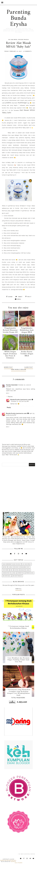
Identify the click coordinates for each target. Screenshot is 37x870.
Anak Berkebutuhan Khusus (11, 564)
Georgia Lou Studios (16, 862)
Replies (10, 396)
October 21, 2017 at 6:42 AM (20, 401)
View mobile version (18, 369)
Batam (4, 567)
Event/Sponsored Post (22, 567)
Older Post (28, 367)
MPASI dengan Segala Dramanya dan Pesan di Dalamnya (10, 354)
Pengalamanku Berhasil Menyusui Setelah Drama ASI (10, 330)
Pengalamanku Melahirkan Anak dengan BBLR (27, 330)
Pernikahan (29, 572)
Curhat (10, 567)
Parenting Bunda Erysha (18, 18)
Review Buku (7, 575)
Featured (6, 569)
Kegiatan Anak (25, 569)
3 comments (27, 51)
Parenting (21, 572)
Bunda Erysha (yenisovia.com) (20, 399)
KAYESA (16, 569)
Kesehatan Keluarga (9, 572)
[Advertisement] (18, 489)
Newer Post (8, 367)
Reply (7, 393)
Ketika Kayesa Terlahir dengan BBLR (26, 353)
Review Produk (23, 39)
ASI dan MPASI (13, 39)
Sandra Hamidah (12, 385)
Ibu (11, 569)
